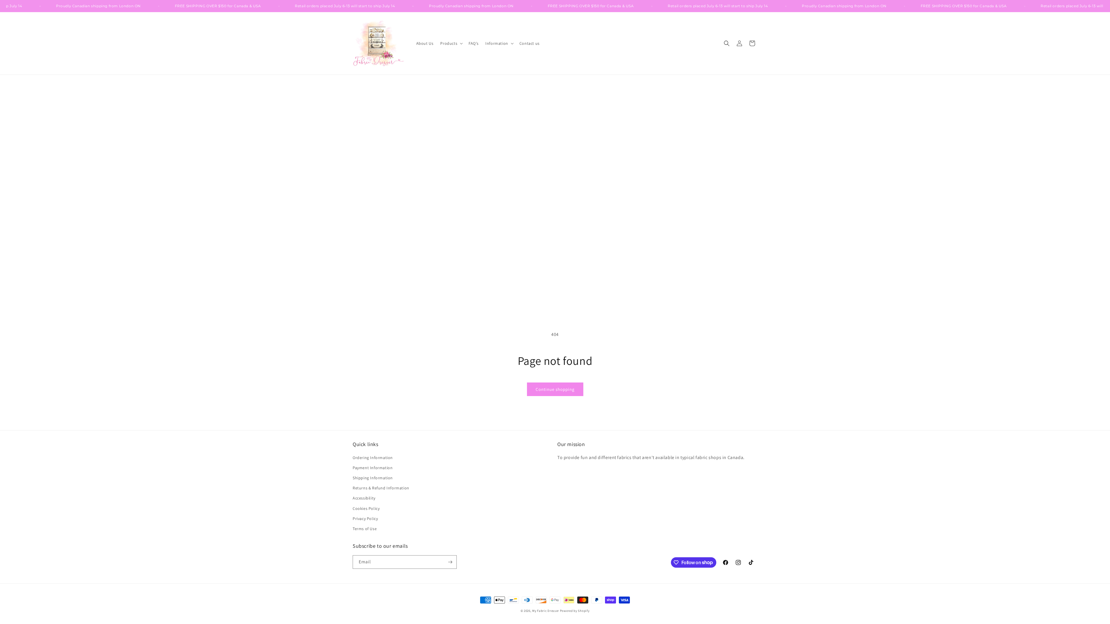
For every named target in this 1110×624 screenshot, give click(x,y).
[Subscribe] (450, 562)
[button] (451, 43)
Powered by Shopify (575, 611)
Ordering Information (373, 457)
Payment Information (373, 467)
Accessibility (364, 498)
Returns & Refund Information (381, 488)
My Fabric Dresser (545, 611)
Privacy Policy (365, 518)
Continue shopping (555, 389)
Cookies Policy (366, 508)
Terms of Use (365, 528)
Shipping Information (373, 477)
